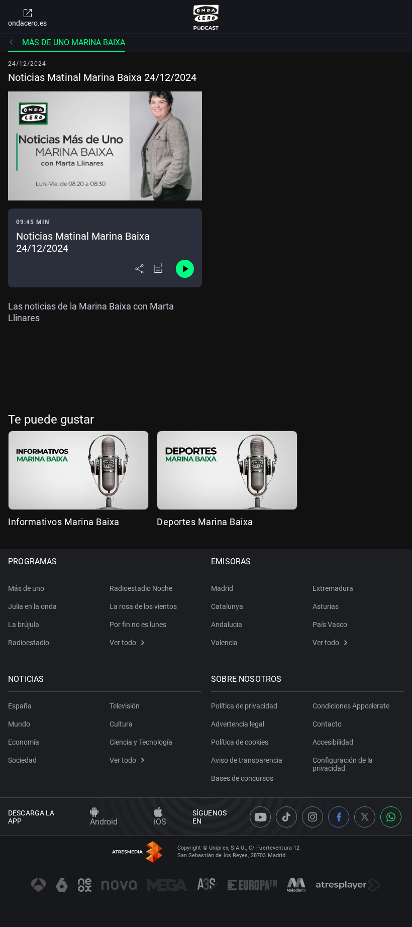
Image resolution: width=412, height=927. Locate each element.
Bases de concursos (242, 778)
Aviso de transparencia (246, 760)
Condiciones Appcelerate (351, 706)
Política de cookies (239, 742)
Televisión (125, 706)
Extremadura (333, 588)
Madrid (222, 588)
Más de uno (26, 588)
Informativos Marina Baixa (64, 522)
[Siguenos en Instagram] (312, 817)
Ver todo (123, 643)
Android (104, 822)
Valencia (224, 643)
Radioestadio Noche (141, 588)
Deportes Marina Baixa (205, 522)
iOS (160, 822)
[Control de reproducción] (185, 269)
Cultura (121, 724)
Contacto (327, 724)
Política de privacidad (244, 706)
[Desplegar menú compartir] (139, 269)
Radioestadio (28, 643)
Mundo (19, 724)
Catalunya (227, 606)
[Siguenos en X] (364, 817)
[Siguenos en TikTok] (286, 817)
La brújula (23, 625)
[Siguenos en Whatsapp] (390, 817)
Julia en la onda (32, 606)
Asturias (326, 606)
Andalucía (226, 625)
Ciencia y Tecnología (141, 742)
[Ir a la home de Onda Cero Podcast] (206, 17)
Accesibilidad (333, 742)
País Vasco (330, 625)
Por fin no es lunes (138, 625)
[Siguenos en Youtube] (260, 817)
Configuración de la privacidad (343, 764)
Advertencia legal (237, 724)
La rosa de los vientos (143, 606)
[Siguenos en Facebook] (338, 817)
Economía (23, 742)
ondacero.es (27, 23)
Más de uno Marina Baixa (73, 42)
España (20, 706)
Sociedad (22, 760)
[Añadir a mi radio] (159, 269)
